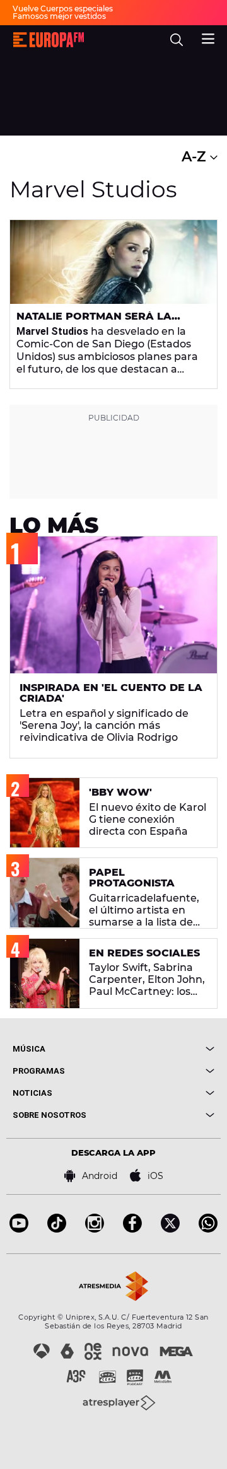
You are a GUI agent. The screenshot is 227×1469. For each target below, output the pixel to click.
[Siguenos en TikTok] (56, 1229)
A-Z (196, 156)
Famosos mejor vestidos (59, 16)
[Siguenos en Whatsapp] (208, 1229)
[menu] (208, 37)
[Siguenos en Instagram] (94, 1229)
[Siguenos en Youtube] (18, 1229)
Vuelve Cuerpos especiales (63, 8)
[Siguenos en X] (170, 1229)
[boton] (164, 1048)
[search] (176, 39)
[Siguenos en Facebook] (132, 1229)
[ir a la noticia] (113, 262)
